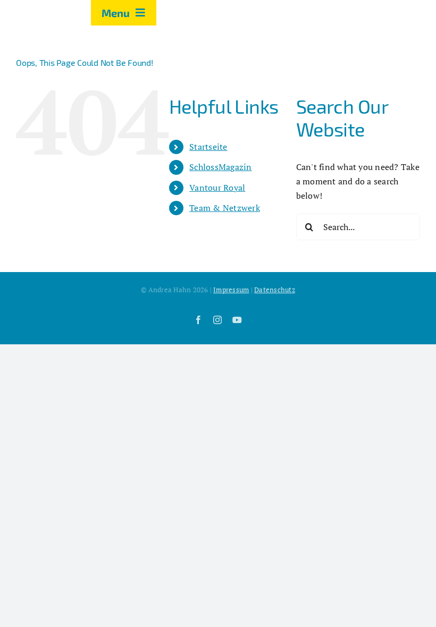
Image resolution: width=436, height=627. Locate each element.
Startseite (208, 146)
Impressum (231, 289)
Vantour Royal (217, 187)
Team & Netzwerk (224, 208)
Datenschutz (274, 289)
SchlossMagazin (220, 167)
